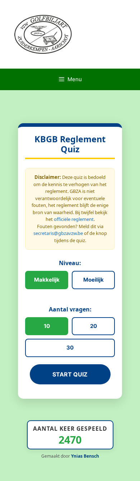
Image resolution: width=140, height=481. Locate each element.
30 (70, 347)
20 (93, 326)
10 (47, 326)
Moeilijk (93, 279)
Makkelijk (47, 279)
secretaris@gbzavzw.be (58, 233)
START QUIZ (70, 374)
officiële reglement (74, 219)
